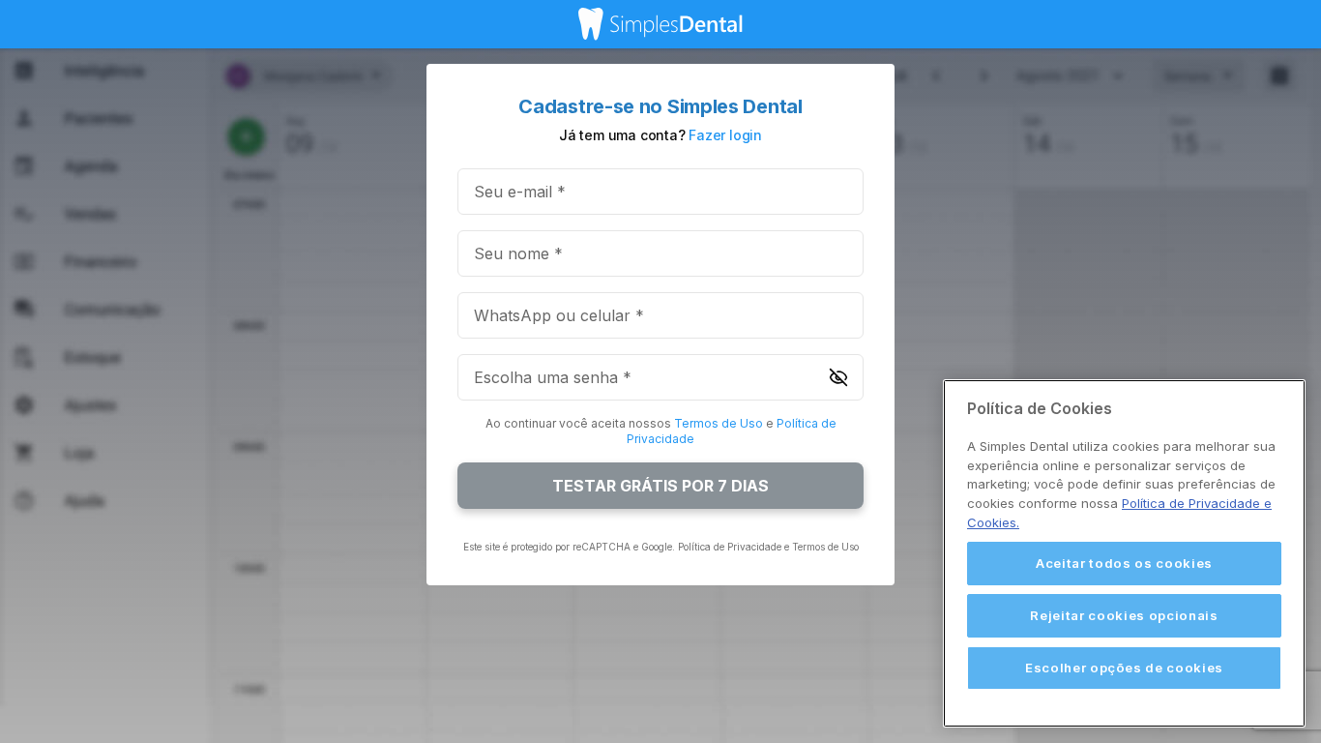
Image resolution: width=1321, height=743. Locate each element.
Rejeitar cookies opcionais (1124, 615)
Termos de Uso (718, 423)
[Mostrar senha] (838, 377)
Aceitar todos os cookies (1124, 563)
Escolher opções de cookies (1124, 667)
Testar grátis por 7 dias (660, 485)
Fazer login (725, 135)
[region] (1124, 553)
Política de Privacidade (729, 546)
